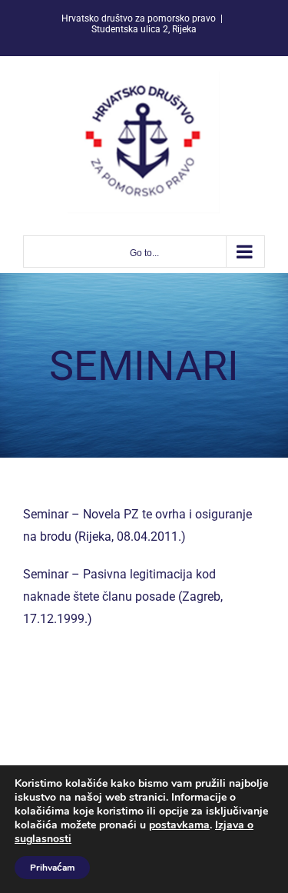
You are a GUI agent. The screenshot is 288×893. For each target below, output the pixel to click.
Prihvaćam (52, 867)
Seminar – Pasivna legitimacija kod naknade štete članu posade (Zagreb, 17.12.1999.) (123, 596)
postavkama (179, 825)
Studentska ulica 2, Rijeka (144, 29)
